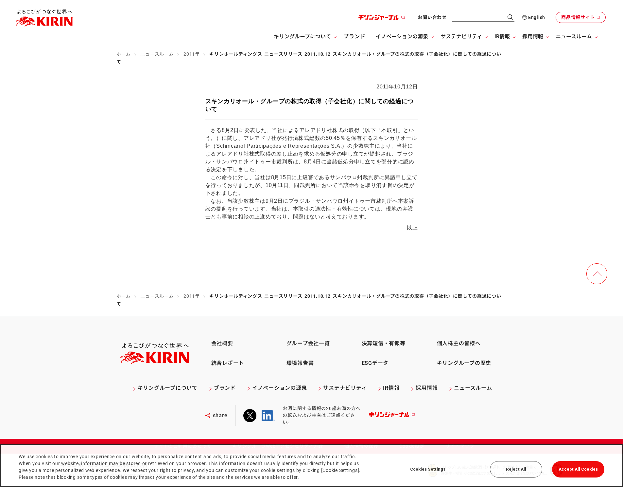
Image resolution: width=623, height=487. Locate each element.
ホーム (123, 54)
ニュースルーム (157, 54)
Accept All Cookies (578, 469)
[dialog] (311, 465)
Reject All (516, 469)
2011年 (191, 54)
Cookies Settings (427, 469)
